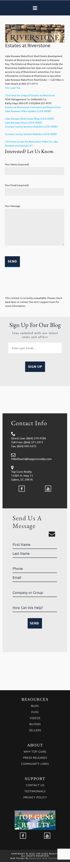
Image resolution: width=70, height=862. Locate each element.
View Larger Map (12, 87)
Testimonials (35, 791)
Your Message (12, 206)
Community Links (35, 764)
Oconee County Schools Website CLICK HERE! (31, 134)
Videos (35, 718)
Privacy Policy (35, 797)
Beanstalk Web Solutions (44, 858)
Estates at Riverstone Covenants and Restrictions (33, 107)
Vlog (35, 712)
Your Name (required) (17, 164)
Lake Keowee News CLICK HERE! (23, 122)
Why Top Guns (35, 751)
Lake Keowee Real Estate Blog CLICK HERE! (29, 118)
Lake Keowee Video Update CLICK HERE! (28, 111)
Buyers (35, 724)
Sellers (35, 730)
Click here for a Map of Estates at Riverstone (30, 95)
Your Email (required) (17, 185)
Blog (35, 706)
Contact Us (35, 785)
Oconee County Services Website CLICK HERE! (31, 126)
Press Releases (35, 757)
